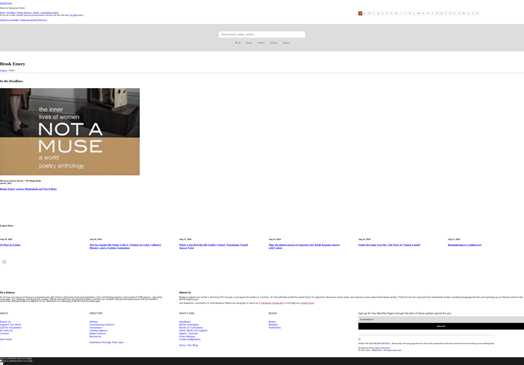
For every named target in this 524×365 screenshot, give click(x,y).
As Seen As (6, 330)
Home (2, 12)
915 (98, 297)
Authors (3, 70)
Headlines (11, 12)
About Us (5, 321)
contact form (307, 302)
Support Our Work (10, 324)
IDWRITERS (6, 3)
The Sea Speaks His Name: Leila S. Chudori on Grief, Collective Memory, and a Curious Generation (125, 246)
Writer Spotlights (189, 324)
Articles (273, 42)
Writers (261, 42)
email (242, 302)
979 (65, 297)
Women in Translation (9, 20)
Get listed (73, 15)
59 (146, 299)
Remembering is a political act (464, 244)
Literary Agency (98, 330)
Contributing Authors (49, 12)
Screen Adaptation (190, 339)
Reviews (273, 324)
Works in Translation (191, 327)
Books (36, 12)
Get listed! (6, 339)
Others (285, 42)
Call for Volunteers (10, 327)
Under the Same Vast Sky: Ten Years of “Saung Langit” (389, 244)
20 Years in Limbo (10, 244)
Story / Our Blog (188, 345)
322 (82, 297)
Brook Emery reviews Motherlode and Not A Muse (28, 189)
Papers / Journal (188, 333)
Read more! (192, 299)
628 (33, 299)
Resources (95, 336)
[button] (262, 361)
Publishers (275, 327)
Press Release (187, 336)
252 (13, 299)
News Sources (98, 333)
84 (120, 299)
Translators (96, 327)
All (360, 13)
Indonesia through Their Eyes (106, 342)
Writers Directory (24, 12)
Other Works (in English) (193, 330)
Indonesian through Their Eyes (33, 20)
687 (52, 297)
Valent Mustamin (382, 348)
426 (154, 297)
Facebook (266, 302)
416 (73, 299)
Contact (4, 333)
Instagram (277, 302)
